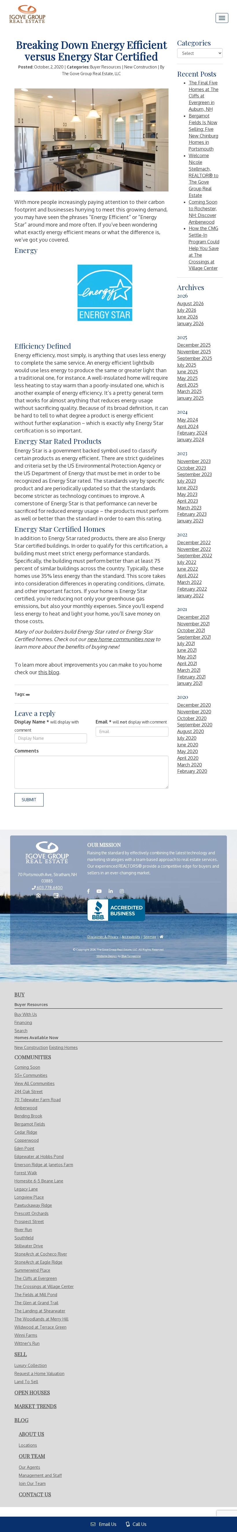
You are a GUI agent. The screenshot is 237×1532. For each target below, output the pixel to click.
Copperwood (26, 1140)
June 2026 (187, 317)
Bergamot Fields (29, 1124)
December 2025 (194, 345)
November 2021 (193, 624)
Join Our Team (32, 1483)
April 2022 (187, 575)
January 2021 (189, 683)
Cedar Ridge (25, 1132)
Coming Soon (27, 1067)
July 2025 (186, 365)
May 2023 (187, 494)
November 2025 (194, 351)
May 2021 (186, 657)
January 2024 (190, 439)
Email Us (105, 1524)
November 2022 (194, 549)
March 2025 (189, 391)
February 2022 (192, 589)
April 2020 (188, 758)
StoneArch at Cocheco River (40, 1253)
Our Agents (29, 1467)
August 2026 (190, 303)
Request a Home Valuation (39, 1373)
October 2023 (191, 468)
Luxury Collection (30, 1365)
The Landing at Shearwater (39, 1310)
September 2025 (194, 358)
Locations (28, 1445)
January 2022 (190, 595)
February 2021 (191, 677)
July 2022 (186, 562)
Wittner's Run (27, 1343)
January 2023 (190, 521)
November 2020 (194, 712)
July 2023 (186, 481)
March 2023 (189, 508)
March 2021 (188, 670)
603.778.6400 (49, 887)
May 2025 (187, 378)
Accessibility (131, 936)
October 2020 (192, 718)
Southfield (24, 1237)
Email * (104, 722)
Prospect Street (29, 1221)
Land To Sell (26, 1381)
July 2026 (186, 310)
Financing (23, 1022)
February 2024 (192, 433)
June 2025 (187, 372)
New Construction (31, 1047)
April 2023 (187, 501)
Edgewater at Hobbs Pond (39, 1156)
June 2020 (187, 745)
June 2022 (187, 569)
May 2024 (187, 420)
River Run (23, 1229)
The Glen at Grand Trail (36, 1302)
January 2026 (190, 323)
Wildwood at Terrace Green (40, 1327)
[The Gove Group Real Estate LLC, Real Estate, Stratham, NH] (116, 910)
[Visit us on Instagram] (124, 891)
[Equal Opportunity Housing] (38, 896)
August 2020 (190, 731)
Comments (26, 751)
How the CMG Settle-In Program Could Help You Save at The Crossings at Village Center (204, 248)
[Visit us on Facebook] (91, 891)
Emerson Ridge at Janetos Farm (43, 1164)
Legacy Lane (26, 1188)
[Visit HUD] (161, 936)
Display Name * (31, 722)
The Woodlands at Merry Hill (41, 1318)
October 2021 (191, 630)
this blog (48, 672)
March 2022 (189, 582)
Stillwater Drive (28, 1245)
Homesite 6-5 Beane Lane (38, 1180)
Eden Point (24, 1148)
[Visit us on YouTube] (102, 891)
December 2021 (193, 617)
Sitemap (149, 936)
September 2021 (194, 637)
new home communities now (120, 639)
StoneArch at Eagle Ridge (38, 1262)
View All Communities (34, 1083)
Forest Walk (25, 1172)
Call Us (138, 1524)
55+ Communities (30, 1075)
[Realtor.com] (56, 896)
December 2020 (194, 705)
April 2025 (187, 385)
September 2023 (194, 474)
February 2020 (192, 771)
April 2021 (187, 663)
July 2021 (186, 643)
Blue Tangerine (131, 956)
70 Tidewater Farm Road (37, 1099)
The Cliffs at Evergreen (35, 1278)
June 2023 (187, 488)
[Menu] (222, 18)
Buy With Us (25, 1014)
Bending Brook (28, 1115)
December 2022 (194, 542)
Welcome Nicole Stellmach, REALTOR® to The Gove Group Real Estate (204, 175)
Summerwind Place (32, 1270)
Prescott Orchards (31, 1213)
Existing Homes (63, 1047)
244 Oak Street (28, 1091)
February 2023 (192, 514)
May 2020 (187, 751)
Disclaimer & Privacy (102, 936)
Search (20, 1030)
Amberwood (25, 1107)
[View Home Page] (47, 852)
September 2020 (194, 725)
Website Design (107, 956)
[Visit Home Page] (27, 7)
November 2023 (194, 461)
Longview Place (29, 1197)
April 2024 (188, 426)
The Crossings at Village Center (44, 1286)
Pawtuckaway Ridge (33, 1205)
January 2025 (190, 398)
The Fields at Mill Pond (35, 1294)
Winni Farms (25, 1335)
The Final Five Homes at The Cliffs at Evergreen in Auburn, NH (204, 96)
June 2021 (187, 650)
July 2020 (187, 738)
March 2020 (189, 765)
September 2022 (194, 555)
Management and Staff (40, 1475)
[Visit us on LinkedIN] (113, 891)
